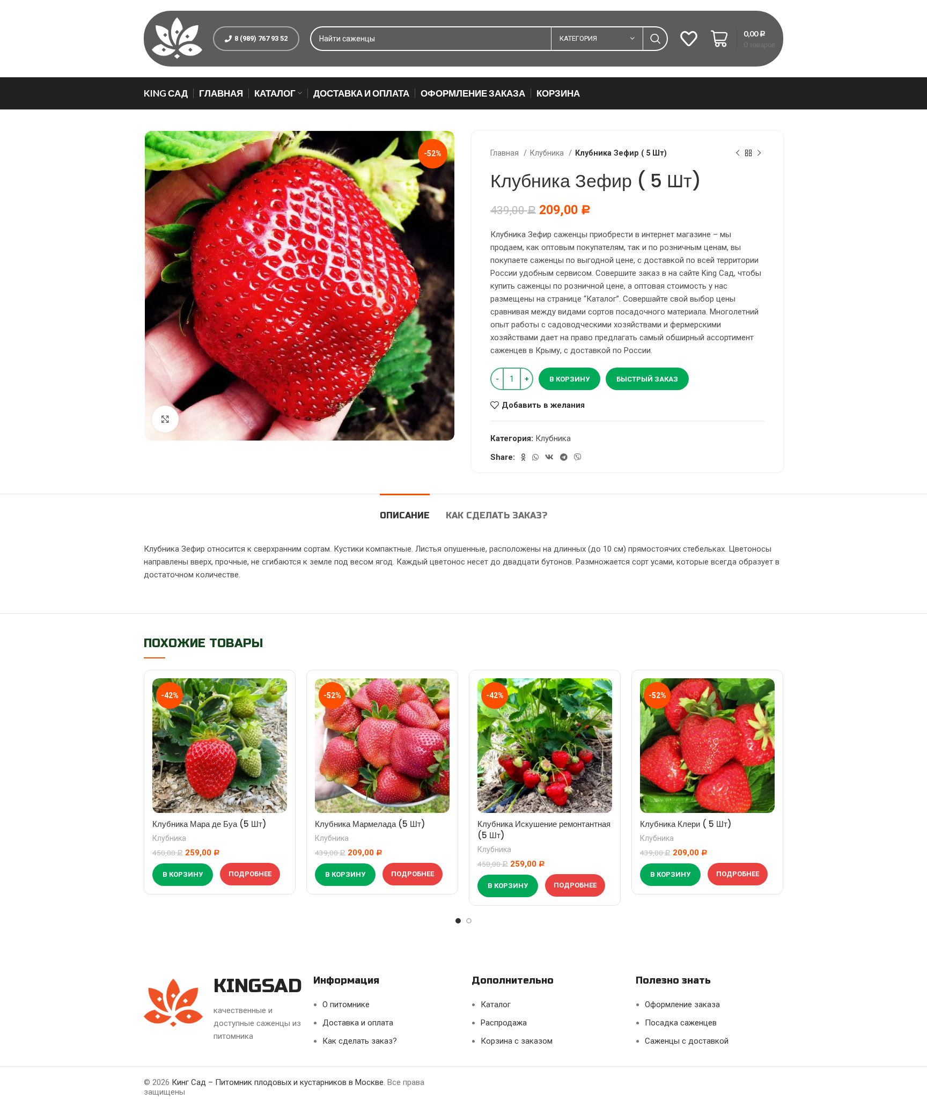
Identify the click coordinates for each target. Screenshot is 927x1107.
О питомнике (346, 1004)
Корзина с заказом (517, 1041)
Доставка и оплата (357, 1023)
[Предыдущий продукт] (737, 153)
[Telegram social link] (564, 457)
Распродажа (504, 1023)
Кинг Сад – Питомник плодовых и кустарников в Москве (278, 1082)
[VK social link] (549, 457)
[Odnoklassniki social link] (523, 457)
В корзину (569, 379)
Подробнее (250, 874)
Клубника (548, 153)
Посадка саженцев (681, 1023)
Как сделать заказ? (359, 1041)
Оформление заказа (682, 1004)
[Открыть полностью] (165, 419)
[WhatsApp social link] (535, 457)
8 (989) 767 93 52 (261, 38)
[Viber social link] (578, 457)
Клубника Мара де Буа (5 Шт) (209, 824)
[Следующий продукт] (759, 153)
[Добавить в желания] (279, 696)
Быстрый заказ (647, 379)
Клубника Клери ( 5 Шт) (686, 824)
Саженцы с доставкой (687, 1041)
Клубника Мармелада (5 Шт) (370, 824)
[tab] (405, 510)
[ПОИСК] (655, 38)
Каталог (496, 1004)
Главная (505, 153)
